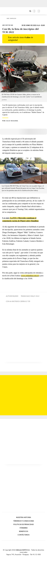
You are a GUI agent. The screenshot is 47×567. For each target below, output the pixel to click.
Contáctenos (23, 535)
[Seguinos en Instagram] (28, 557)
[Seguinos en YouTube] (25, 557)
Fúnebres (23, 528)
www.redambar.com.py (30, 276)
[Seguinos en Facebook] (20, 557)
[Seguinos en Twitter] (23, 557)
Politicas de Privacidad (23, 524)
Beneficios (23, 531)
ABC (6, 10)
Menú (43, 11)
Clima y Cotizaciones (26, 11)
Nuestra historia (23, 517)
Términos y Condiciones (23, 521)
